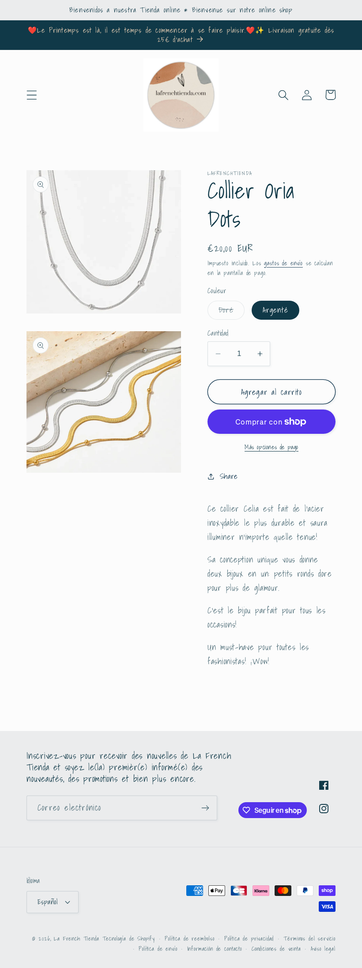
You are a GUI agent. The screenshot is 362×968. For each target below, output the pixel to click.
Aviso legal (323, 948)
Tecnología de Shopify (128, 938)
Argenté (275, 310)
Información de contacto (214, 948)
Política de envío (158, 948)
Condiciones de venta (276, 948)
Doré (232, 311)
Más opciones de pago (271, 447)
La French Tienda (76, 938)
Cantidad (218, 333)
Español (47, 901)
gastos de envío (283, 263)
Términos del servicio (309, 938)
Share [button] (229, 476)
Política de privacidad (249, 938)
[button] (32, 95)
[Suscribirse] (205, 808)
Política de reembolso (190, 938)
